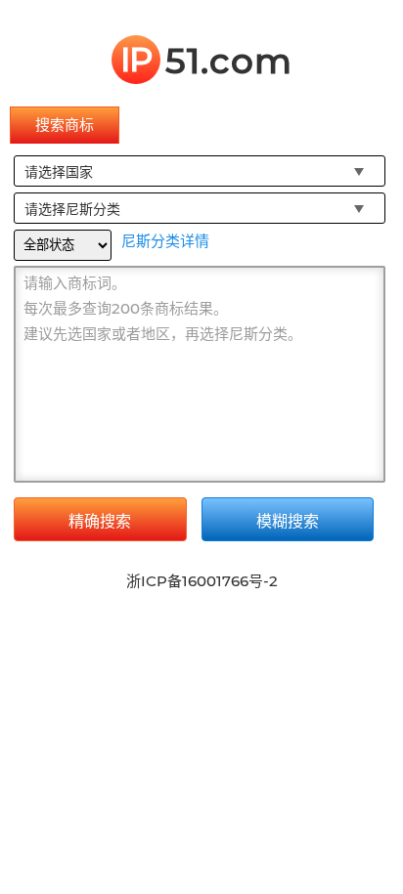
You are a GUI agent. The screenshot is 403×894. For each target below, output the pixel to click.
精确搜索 (99, 521)
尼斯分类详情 (165, 241)
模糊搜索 (287, 521)
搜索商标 (64, 124)
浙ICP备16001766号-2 (202, 581)
